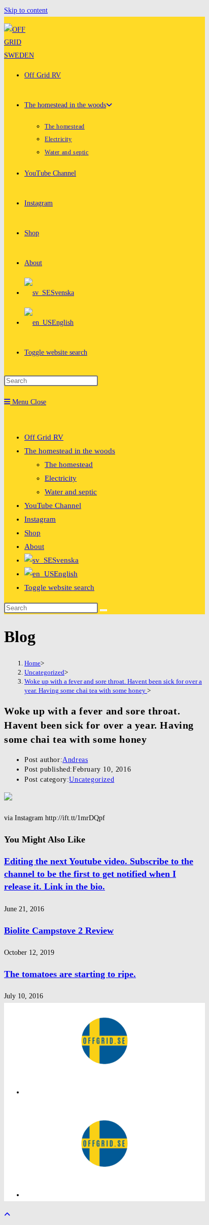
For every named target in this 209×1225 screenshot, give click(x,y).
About (34, 546)
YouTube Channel (52, 505)
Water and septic (71, 492)
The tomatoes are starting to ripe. (70, 974)
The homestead (69, 464)
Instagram (40, 519)
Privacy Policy (45, 1092)
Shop (32, 533)
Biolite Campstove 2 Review (59, 930)
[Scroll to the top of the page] (7, 1214)
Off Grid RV (43, 437)
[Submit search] (103, 610)
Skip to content (26, 10)
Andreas (75, 760)
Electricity (61, 478)
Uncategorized (91, 779)
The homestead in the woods (69, 451)
